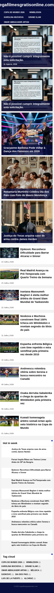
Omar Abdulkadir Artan (16, 22)
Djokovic (6, 574)
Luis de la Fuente (10, 578)
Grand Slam (34, 17)
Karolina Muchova (13, 17)
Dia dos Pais (21, 574)
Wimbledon (35, 12)
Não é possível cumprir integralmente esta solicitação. (27, 58)
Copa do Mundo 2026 (14, 12)
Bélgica (35, 570)
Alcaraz (28, 578)
